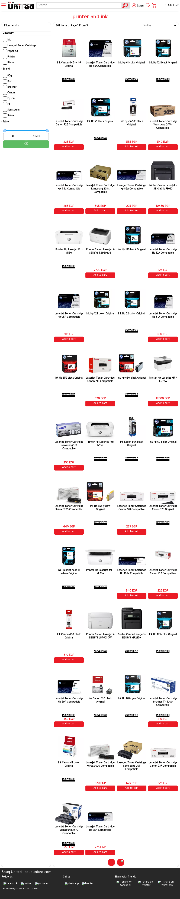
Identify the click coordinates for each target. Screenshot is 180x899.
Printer (11, 57)
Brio (9, 81)
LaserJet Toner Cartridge (21, 45)
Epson (11, 98)
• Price (5, 122)
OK (26, 144)
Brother (12, 87)
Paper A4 (12, 51)
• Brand (5, 69)
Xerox (10, 115)
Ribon (10, 62)
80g (9, 76)
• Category (7, 33)
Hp (9, 104)
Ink (9, 40)
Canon (11, 93)
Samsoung (13, 110)
